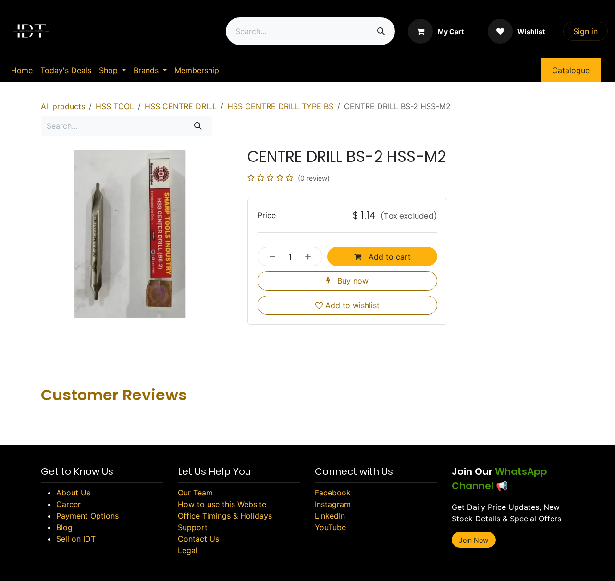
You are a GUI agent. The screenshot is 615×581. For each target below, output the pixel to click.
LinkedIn (330, 515)
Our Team (195, 492)
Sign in (585, 31)
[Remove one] (269, 256)
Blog (64, 527)
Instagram (333, 504)
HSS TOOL (115, 106)
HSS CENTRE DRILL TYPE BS (280, 106)
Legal (187, 550)
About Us (73, 492)
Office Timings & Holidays (225, 515)
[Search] (381, 31)
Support (193, 527)
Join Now (473, 540)
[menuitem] (22, 70)
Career (68, 504)
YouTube (330, 527)
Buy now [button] (352, 280)
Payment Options (87, 515)
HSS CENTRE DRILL (181, 106)
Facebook (333, 492)
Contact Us (198, 539)
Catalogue (571, 70)
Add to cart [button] (388, 256)
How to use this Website (222, 504)
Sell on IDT (76, 539)
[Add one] (310, 256)
